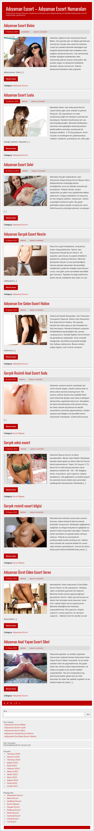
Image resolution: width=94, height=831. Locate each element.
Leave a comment (40, 32)
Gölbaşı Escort (13, 810)
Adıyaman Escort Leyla (19, 95)
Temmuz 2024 (13, 759)
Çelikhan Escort (14, 801)
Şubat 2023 (12, 762)
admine (24, 101)
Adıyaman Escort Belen (19, 25)
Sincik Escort (13, 818)
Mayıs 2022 (12, 771)
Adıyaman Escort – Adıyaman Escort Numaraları (46, 8)
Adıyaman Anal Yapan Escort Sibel (26, 641)
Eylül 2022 (12, 765)
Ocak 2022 (12, 783)
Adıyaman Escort (20, 85)
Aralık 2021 (12, 786)
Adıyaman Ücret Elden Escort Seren (27, 572)
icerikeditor (25, 32)
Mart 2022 (12, 777)
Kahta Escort (13, 813)
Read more (11, 79)
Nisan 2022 (12, 774)
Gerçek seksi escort (17, 442)
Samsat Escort (13, 816)
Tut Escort (11, 821)
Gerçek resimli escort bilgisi (23, 505)
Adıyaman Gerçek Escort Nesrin (25, 234)
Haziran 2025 (13, 756)
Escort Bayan (18, 433)
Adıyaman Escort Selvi (18, 164)
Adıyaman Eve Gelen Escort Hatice (26, 303)
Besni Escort (12, 798)
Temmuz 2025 (13, 754)
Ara (5, 711)
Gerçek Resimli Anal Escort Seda (25, 373)
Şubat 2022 (12, 780)
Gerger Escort (13, 807)
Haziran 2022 (13, 768)
